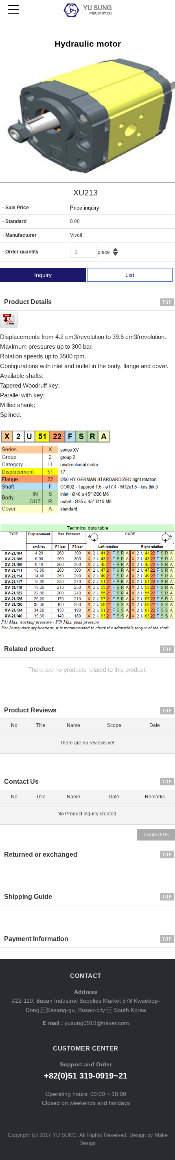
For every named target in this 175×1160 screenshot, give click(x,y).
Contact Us (156, 834)
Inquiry (43, 275)
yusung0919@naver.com (96, 1023)
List (129, 275)
